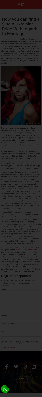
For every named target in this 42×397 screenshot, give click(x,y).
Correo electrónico (9, 323)
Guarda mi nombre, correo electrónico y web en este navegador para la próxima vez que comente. (20, 342)
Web (2, 331)
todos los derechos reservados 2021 (21, 382)
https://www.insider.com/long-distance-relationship (21, 145)
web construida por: (22, 376)
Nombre (5, 315)
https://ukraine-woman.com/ (27, 250)
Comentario (6, 289)
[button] (21, 12)
